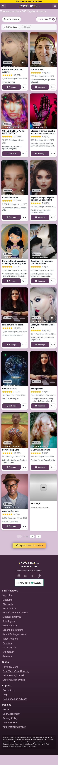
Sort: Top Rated (11, 27)
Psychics (7, 595)
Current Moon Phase (14, 680)
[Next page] (32, 536)
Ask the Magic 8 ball (13, 675)
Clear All (27, 27)
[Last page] (38, 536)
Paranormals (9, 647)
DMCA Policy (10, 722)
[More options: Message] (24, 153)
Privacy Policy (10, 718)
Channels (8, 604)
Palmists (7, 643)
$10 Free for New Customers (29, 1)
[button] (5, 97)
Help (5, 694)
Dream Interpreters (13, 630)
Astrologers (9, 621)
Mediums (7, 599)
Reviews (7, 656)
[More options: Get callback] (24, 87)
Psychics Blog (10, 666)
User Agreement (11, 714)
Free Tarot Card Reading (16, 671)
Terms (6, 709)
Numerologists (10, 625)
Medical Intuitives (12, 616)
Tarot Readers (10, 638)
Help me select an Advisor (30, 545)
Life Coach (8, 652)
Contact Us (9, 690)
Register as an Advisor (15, 699)
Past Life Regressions (14, 634)
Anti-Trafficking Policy (14, 727)
